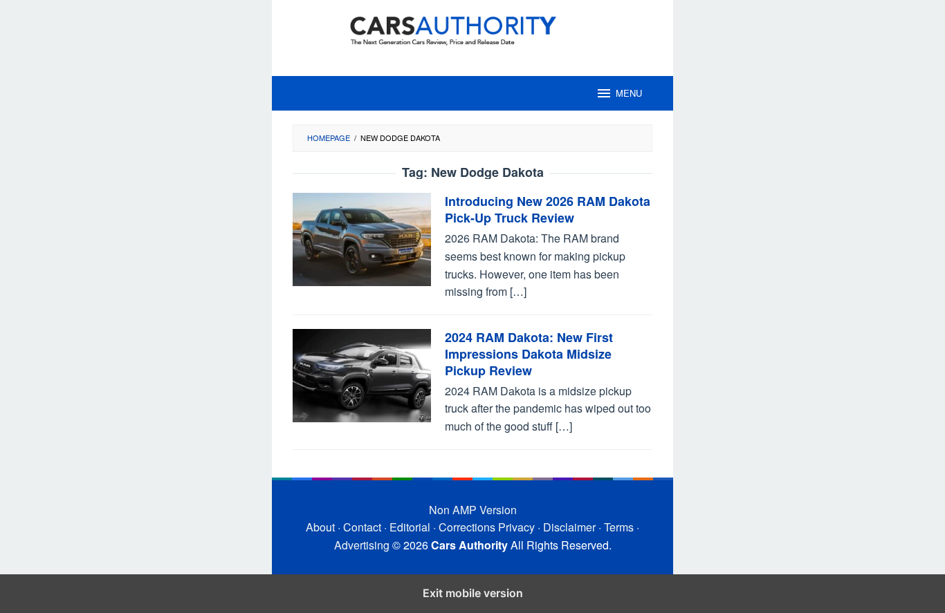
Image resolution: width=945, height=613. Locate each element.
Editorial (409, 527)
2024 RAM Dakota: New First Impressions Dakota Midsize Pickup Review (529, 353)
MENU (629, 93)
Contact (362, 527)
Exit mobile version (473, 593)
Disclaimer (569, 527)
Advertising (361, 545)
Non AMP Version (473, 510)
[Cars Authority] (472, 29)
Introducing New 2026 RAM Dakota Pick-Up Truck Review (547, 209)
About (320, 527)
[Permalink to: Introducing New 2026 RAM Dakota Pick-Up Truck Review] (362, 238)
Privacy (516, 527)
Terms (619, 527)
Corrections (467, 527)
